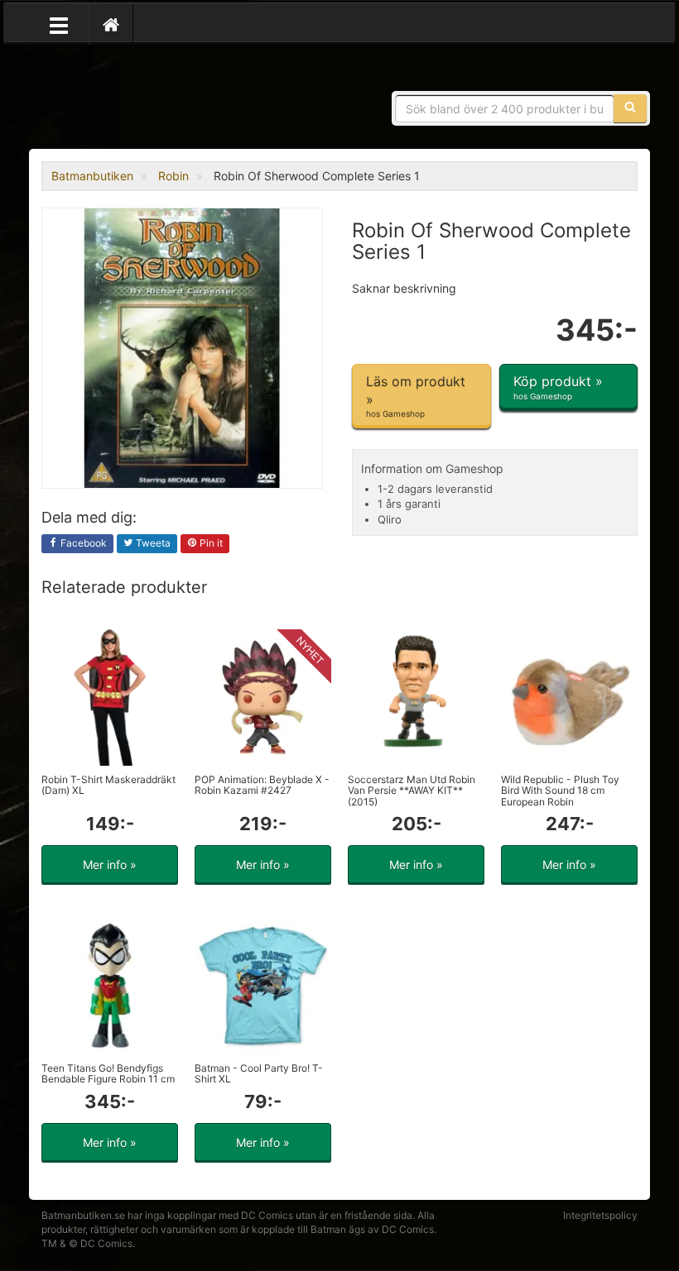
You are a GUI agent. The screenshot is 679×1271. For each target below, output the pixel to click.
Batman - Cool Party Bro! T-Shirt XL (259, 1073)
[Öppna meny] (58, 24)
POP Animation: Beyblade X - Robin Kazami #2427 (262, 784)
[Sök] (630, 108)
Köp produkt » (558, 386)
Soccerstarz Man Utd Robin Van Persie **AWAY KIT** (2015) (411, 790)
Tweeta (152, 543)
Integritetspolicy (600, 1215)
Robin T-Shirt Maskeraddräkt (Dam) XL (108, 784)
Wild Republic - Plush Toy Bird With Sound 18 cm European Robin (560, 790)
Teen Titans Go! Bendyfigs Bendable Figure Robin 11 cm (108, 1073)
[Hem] (111, 24)
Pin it (210, 543)
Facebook (82, 543)
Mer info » (110, 865)
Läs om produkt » (415, 395)
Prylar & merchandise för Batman (161, 99)
